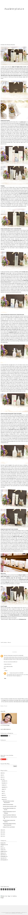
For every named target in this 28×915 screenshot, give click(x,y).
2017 (2, 779)
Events (2, 848)
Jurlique (5, 642)
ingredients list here (13, 332)
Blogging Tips (3, 844)
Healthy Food (3, 851)
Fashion (2, 849)
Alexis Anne (6, 655)
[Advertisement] (14, 29)
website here (22, 124)
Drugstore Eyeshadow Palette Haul (9, 815)
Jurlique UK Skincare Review (8, 44)
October (3, 785)
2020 (2, 773)
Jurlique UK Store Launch (17, 536)
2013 (2, 836)
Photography (3, 856)
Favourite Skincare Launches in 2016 (9, 806)
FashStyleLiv (15, 9)
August (3, 789)
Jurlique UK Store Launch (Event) (9, 827)
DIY (1, 846)
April (3, 793)
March (3, 795)
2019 (2, 775)
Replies (6, 670)
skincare (9, 642)
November (4, 783)
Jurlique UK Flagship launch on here (19, 66)
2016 (2, 830)
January (3, 799)
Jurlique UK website (22, 575)
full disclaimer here (22, 619)
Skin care (2, 858)
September (4, 787)
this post (7, 582)
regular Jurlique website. (5, 576)
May (3, 791)
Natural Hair (3, 854)
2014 (2, 834)
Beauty (2, 843)
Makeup (2, 853)
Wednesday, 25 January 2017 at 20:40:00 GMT (15, 655)
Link (15, 228)
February (3, 797)
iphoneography (4, 859)
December (4, 781)
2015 (2, 832)
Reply (5, 668)
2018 (2, 777)
